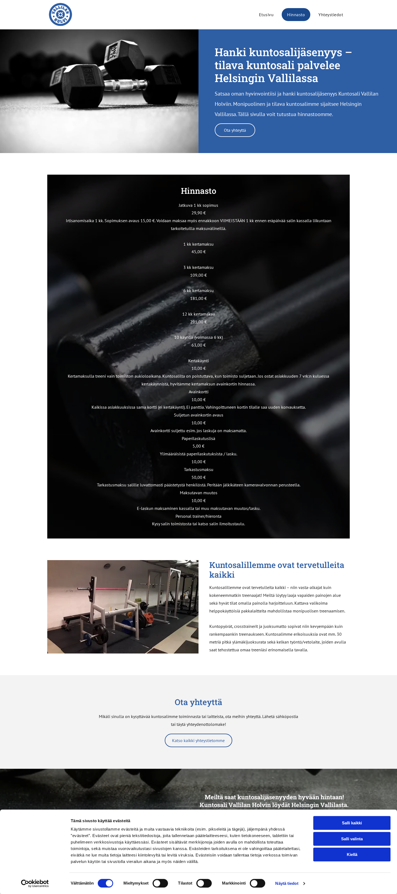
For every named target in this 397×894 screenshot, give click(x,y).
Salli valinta (352, 839)
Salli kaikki (352, 823)
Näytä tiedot (286, 883)
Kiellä (352, 854)
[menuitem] (266, 14)
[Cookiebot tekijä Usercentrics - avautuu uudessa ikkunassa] (35, 883)
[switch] (160, 883)
